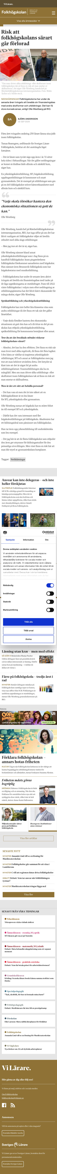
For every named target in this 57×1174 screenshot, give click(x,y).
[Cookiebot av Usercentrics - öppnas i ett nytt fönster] (42, 532)
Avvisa (28, 639)
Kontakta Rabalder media (13, 1133)
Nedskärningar (18, 459)
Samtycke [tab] (10, 540)
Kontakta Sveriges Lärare (12, 1164)
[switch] (50, 593)
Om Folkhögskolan (10, 1094)
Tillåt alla (28, 622)
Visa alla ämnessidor (27, 21)
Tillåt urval (28, 630)
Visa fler (28, 894)
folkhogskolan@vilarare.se (13, 1098)
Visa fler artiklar (28, 838)
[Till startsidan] (8, 3)
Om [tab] (46, 540)
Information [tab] (28, 540)
